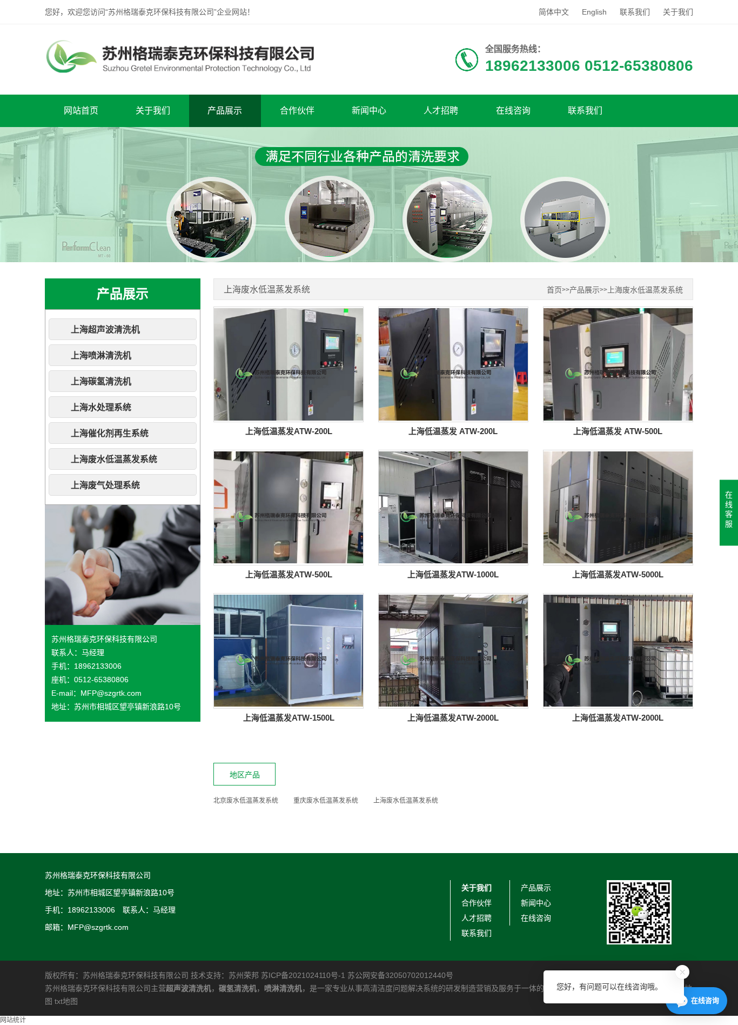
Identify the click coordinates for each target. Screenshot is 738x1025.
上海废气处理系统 (105, 485)
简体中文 (554, 12)
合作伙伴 (297, 110)
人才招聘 (441, 110)
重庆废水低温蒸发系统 (325, 800)
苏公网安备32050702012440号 (400, 975)
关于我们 (678, 12)
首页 (554, 290)
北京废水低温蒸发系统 (245, 800)
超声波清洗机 (188, 988)
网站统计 (13, 1020)
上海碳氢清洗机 (101, 381)
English (594, 12)
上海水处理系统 (101, 407)
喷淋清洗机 (283, 988)
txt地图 (66, 1001)
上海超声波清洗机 (105, 329)
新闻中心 (369, 110)
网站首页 (81, 110)
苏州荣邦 (244, 975)
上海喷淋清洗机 (101, 355)
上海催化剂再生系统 (110, 433)
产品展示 (224, 110)
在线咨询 (513, 110)
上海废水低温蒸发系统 (114, 459)
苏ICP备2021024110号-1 (303, 975)
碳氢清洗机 (238, 988)
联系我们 (635, 12)
